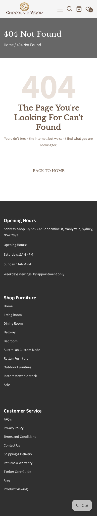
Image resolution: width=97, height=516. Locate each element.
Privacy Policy (13, 428)
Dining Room (13, 323)
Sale (7, 384)
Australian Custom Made (22, 349)
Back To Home (48, 171)
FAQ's (8, 419)
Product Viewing (16, 489)
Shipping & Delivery (18, 454)
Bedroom (11, 341)
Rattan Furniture (16, 358)
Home (9, 44)
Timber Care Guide (17, 471)
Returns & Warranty (18, 463)
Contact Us (12, 445)
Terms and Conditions (20, 436)
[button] (60, 9)
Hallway (9, 332)
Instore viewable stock (20, 376)
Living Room (13, 314)
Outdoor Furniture (17, 367)
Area (7, 480)
